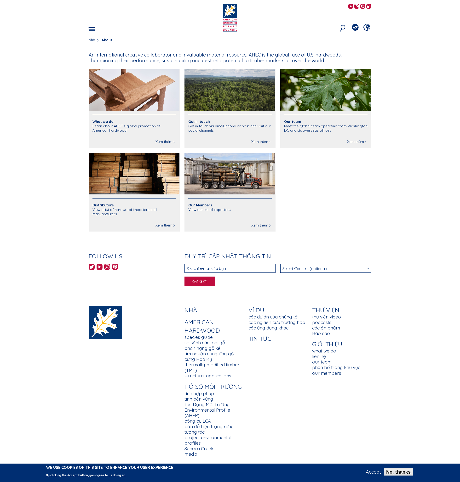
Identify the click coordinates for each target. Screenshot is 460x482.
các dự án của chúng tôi (273, 317)
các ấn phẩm (326, 328)
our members (326, 373)
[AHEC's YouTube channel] (350, 7)
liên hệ (319, 356)
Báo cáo (321, 333)
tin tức (259, 338)
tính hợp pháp (199, 393)
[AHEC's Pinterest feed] (362, 7)
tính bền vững (198, 399)
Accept (373, 472)
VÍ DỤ (256, 310)
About (107, 40)
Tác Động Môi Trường (207, 404)
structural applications (207, 376)
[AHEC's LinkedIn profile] (368, 7)
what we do (324, 351)
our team (322, 362)
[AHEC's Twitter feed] (92, 268)
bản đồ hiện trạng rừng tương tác (209, 429)
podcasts (321, 322)
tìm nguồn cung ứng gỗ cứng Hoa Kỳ (209, 356)
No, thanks (398, 472)
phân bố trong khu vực (336, 367)
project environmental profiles (207, 440)
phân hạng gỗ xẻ (202, 348)
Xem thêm (163, 141)
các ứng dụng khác (268, 328)
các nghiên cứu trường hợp (276, 322)
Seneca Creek (198, 448)
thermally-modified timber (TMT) (212, 367)
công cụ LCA (197, 421)
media (190, 454)
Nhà (92, 40)
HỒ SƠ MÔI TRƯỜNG (213, 386)
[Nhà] (105, 322)
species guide (198, 337)
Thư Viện (325, 310)
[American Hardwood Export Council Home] (230, 17)
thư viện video (326, 317)
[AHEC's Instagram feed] (356, 7)
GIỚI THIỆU (327, 344)
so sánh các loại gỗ (204, 343)
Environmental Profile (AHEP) (207, 412)
